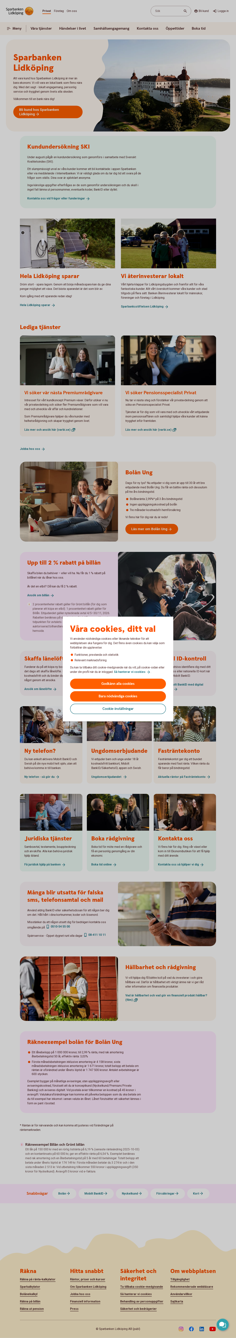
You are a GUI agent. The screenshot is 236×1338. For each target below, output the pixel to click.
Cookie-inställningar (118, 708)
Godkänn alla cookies (118, 683)
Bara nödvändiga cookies (118, 696)
